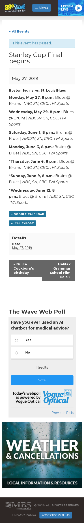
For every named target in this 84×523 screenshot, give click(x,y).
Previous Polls (62, 413)
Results (42, 367)
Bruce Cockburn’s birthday (23, 268)
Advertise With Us (55, 515)
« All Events (19, 31)
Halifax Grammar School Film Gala (60, 270)
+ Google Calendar (27, 214)
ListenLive (67, 7)
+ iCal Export (22, 223)
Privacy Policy (24, 514)
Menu (43, 8)
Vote (42, 380)
